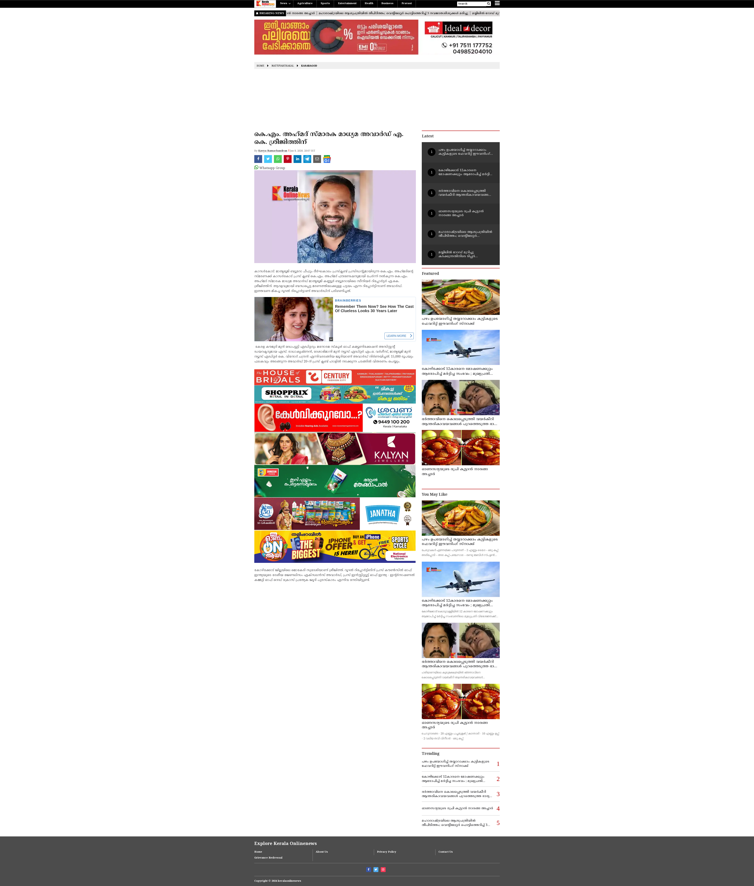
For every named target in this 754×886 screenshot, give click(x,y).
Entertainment (347, 3)
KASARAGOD (309, 66)
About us (322, 852)
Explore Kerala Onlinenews (285, 843)
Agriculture (305, 3)
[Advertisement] (377, 101)
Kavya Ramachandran (272, 151)
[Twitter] (375, 869)
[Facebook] (368, 869)
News (283, 3)
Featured (430, 274)
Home (260, 66)
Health (369, 3)
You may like (434, 494)
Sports (325, 3)
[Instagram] (383, 869)
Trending (430, 754)
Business (387, 3)
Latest (428, 136)
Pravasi (407, 3)
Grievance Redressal (268, 857)
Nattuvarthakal (283, 66)
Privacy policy (386, 852)
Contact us (445, 852)
